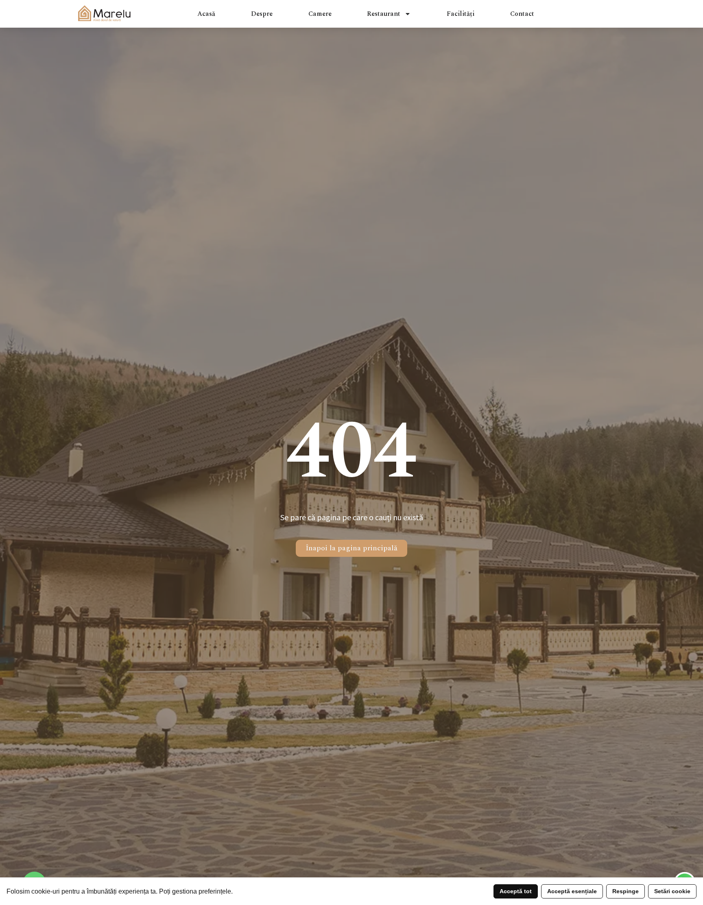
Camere (320, 14)
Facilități (460, 14)
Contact (522, 14)
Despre (262, 14)
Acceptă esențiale (572, 891)
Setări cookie (672, 891)
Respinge (625, 891)
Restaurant (383, 14)
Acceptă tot (516, 891)
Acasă (206, 14)
